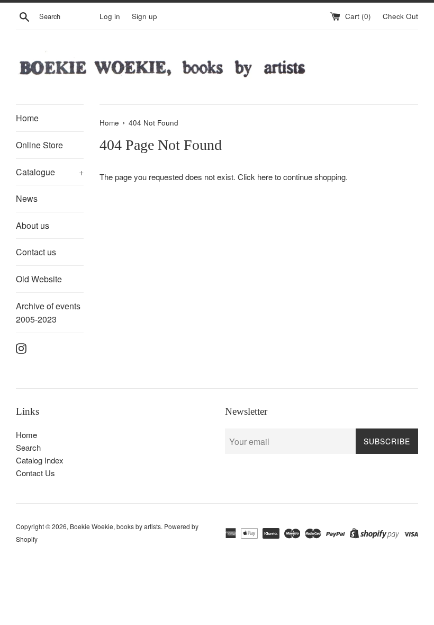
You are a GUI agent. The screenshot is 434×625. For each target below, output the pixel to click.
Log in (110, 16)
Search (28, 447)
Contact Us (35, 472)
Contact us (36, 252)
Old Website (39, 279)
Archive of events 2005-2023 (48, 313)
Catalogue (50, 172)
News (27, 198)
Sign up (144, 16)
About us (32, 225)
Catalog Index (40, 460)
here (265, 176)
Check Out (400, 16)
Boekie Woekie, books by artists (115, 526)
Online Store (39, 145)
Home (27, 118)
